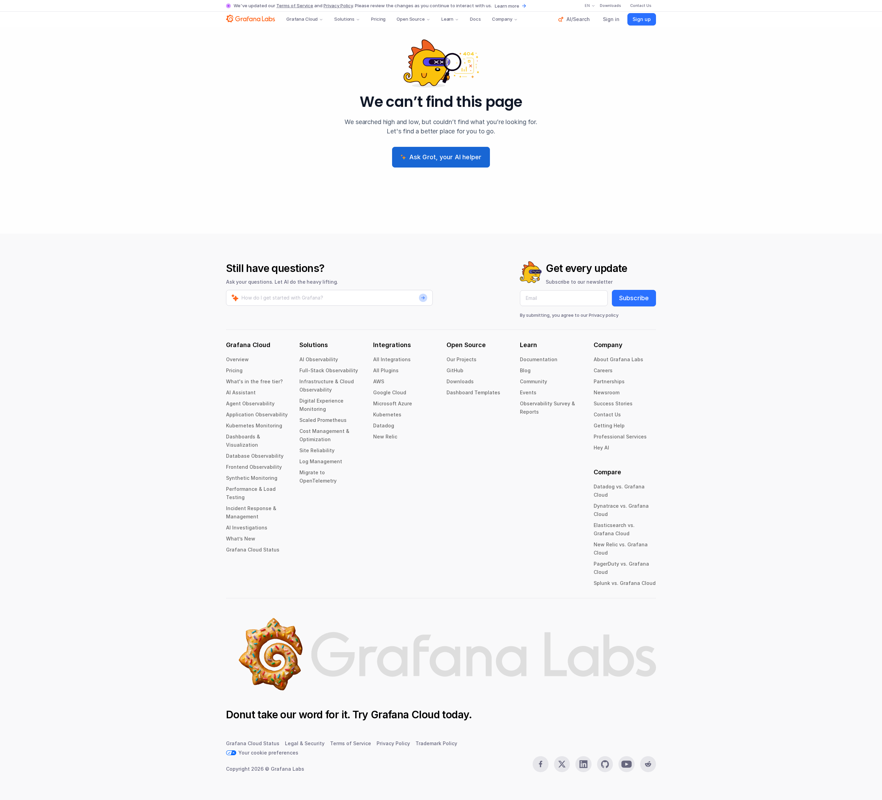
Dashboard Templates (473, 392)
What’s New (240, 538)
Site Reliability (317, 450)
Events (528, 392)
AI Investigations (246, 527)
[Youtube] (626, 764)
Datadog (383, 425)
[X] (562, 764)
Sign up (642, 19)
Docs (475, 19)
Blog (525, 370)
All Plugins (386, 370)
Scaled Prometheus (323, 420)
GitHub (455, 370)
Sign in (611, 19)
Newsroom (606, 392)
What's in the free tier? (254, 381)
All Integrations (392, 359)
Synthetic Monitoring (251, 478)
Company (502, 19)
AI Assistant (241, 392)
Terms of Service (294, 5)
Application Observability (257, 414)
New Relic (385, 436)
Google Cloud (389, 392)
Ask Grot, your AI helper (445, 157)
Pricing (378, 19)
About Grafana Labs (618, 359)
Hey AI (601, 447)
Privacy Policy (338, 5)
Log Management (320, 461)
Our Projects (461, 359)
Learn (447, 19)
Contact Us (607, 414)
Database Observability (255, 456)
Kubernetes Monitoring (254, 425)
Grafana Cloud (302, 19)
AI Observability (318, 359)
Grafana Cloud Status (252, 550)
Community (533, 381)
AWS (378, 381)
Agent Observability (250, 403)
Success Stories (613, 403)
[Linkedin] (583, 764)
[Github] (605, 764)
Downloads (460, 381)
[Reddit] (648, 764)
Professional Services (620, 436)
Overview (237, 359)
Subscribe (634, 298)
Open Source (411, 19)
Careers (603, 370)
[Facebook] (540, 764)
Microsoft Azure (392, 403)
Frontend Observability (254, 467)
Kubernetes (387, 414)
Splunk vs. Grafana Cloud (625, 583)
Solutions (344, 19)
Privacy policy (603, 315)
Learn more (507, 6)
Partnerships (609, 381)
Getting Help (609, 425)
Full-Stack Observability (328, 370)
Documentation (538, 359)
